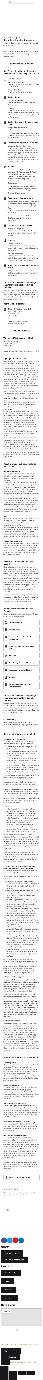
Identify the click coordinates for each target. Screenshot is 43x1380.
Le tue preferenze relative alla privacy (23, 1362)
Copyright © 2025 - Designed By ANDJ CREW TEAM (20, 1344)
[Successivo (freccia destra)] (13, 1377)
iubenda (5, 1193)
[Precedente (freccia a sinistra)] (4, 1377)
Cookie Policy (16, 727)
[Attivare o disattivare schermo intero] (22, 1373)
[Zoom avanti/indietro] (30, 1373)
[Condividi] (13, 1373)
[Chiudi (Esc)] (4, 1373)
